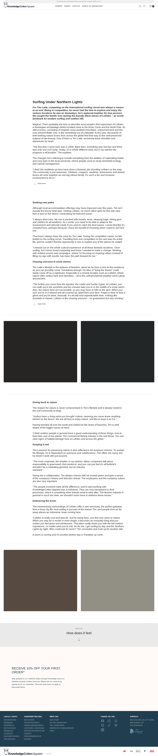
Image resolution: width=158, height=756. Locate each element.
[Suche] (144, 6)
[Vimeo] (115, 725)
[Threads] (115, 720)
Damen (67, 6)
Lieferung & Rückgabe (34, 728)
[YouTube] (102, 725)
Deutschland (10, 728)
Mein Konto (29, 720)
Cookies (27, 733)
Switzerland (9, 739)
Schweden (8, 733)
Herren (58, 6)
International (10, 720)
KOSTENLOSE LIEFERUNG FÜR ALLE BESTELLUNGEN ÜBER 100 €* (79, 1)
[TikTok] (109, 725)
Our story (54, 720)
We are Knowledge (58, 723)
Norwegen (8, 731)
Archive (76, 6)
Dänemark (8, 723)
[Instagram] (109, 720)
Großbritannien (11, 736)
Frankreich (9, 725)
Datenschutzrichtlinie (34, 731)
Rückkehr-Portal (32, 723)
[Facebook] (102, 720)
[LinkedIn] (102, 729)
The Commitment (57, 725)
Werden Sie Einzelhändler (62, 728)
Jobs (52, 731)
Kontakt (28, 739)
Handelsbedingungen (33, 725)
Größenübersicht (32, 736)
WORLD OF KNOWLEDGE (92, 6)
